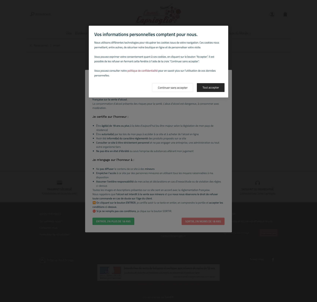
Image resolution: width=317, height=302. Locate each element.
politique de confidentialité (142, 70)
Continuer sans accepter (172, 88)
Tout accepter (210, 87)
